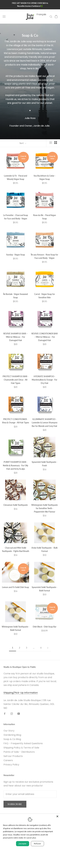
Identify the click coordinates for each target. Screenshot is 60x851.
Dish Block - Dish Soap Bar (44, 626)
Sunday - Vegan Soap (15, 254)
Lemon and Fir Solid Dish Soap (15, 587)
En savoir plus (30, 837)
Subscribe (15, 804)
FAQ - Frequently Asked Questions (23, 743)
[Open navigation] (4, 16)
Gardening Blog (12, 735)
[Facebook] (4, 713)
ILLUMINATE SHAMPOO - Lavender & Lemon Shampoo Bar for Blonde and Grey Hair (44, 422)
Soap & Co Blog (12, 739)
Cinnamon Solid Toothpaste (15, 505)
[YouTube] (18, 713)
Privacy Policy (11, 764)
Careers (8, 760)
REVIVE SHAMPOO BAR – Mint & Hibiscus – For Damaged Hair (15, 336)
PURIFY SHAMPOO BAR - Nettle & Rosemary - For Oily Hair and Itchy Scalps (15, 465)
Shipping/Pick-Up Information (20, 692)
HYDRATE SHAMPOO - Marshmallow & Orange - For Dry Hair (44, 379)
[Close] (57, 816)
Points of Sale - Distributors (19, 752)
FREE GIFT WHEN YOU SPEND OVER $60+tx (30, 3)
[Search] (51, 16)
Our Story (8, 730)
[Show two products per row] (55, 142)
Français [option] (41, 14)
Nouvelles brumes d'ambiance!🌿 (30, 6)
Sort (22, 143)
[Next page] (47, 647)
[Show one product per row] (50, 142)
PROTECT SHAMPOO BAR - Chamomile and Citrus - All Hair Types (15, 379)
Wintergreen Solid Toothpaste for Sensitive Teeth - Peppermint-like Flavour (44, 508)
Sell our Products (13, 756)
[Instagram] (11, 713)
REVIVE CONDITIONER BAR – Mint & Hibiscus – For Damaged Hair (44, 336)
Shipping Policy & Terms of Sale (21, 747)
